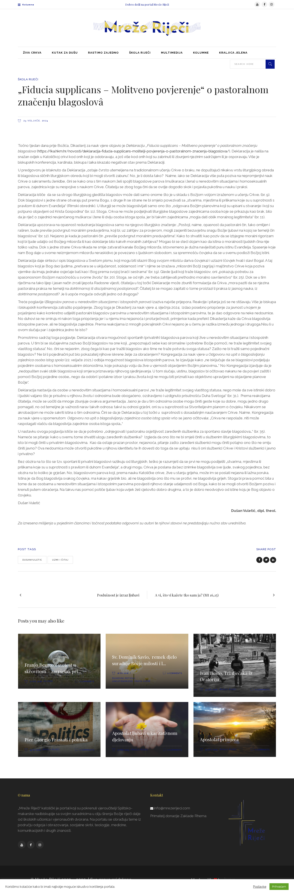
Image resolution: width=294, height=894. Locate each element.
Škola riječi (28, 79)
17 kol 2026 (35, 681)
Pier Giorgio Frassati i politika (56, 739)
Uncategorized (122, 681)
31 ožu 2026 (211, 689)
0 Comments (87, 681)
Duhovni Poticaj (123, 678)
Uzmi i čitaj (60, 560)
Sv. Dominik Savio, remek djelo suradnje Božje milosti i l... (144, 660)
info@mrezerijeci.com (172, 808)
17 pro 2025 (123, 750)
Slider (48, 681)
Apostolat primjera (219, 739)
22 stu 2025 (211, 749)
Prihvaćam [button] (279, 886)
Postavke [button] (259, 886)
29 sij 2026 (35, 750)
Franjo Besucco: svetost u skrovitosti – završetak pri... (53, 668)
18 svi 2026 (123, 673)
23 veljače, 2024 (35, 120)
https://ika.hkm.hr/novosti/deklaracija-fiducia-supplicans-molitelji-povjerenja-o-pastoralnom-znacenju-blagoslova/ (133, 151)
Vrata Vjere (142, 681)
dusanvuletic (32, 560)
